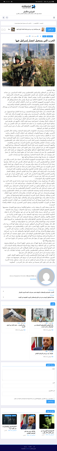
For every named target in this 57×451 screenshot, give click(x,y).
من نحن (25, 446)
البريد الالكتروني (52, 390)
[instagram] (6, 1)
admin (22, 323)
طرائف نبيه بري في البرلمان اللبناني (44, 353)
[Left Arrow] (4, 30)
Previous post (51, 290)
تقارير (44, 36)
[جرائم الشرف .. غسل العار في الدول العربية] (14, 315)
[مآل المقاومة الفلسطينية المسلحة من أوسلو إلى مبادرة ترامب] (42, 315)
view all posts (33, 279)
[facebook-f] (11, 1)
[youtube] (4, 1)
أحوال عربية (50, 36)
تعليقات (53, 368)
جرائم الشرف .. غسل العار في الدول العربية (16, 326)
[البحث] (6, 17)
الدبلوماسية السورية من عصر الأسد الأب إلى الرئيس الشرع (29, 432)
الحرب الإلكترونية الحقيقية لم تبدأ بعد (49, 429)
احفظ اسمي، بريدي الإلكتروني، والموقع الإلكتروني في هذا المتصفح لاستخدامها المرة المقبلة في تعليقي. (33, 398)
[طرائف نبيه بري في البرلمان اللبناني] (42, 343)
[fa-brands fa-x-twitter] (10, 1)
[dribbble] (8, 1)
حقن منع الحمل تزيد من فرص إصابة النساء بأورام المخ (34, 29)
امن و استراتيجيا (46, 415)
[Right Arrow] (2, 30)
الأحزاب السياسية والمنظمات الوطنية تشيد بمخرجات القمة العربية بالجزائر (36, 292)
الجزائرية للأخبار (29, 11)
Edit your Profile (30, 275)
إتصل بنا (30, 446)
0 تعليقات (27, 36)
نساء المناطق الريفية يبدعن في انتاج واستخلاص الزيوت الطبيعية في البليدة (36, 297)
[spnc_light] (3, 17)
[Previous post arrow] (3, 291)
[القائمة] (54, 17)
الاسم (54, 382)
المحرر (50, 323)
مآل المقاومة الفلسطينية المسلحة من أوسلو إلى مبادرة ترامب (43, 326)
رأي (34, 446)
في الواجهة (28, 415)
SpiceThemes (28, 448)
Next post (52, 295)
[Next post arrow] (3, 297)
